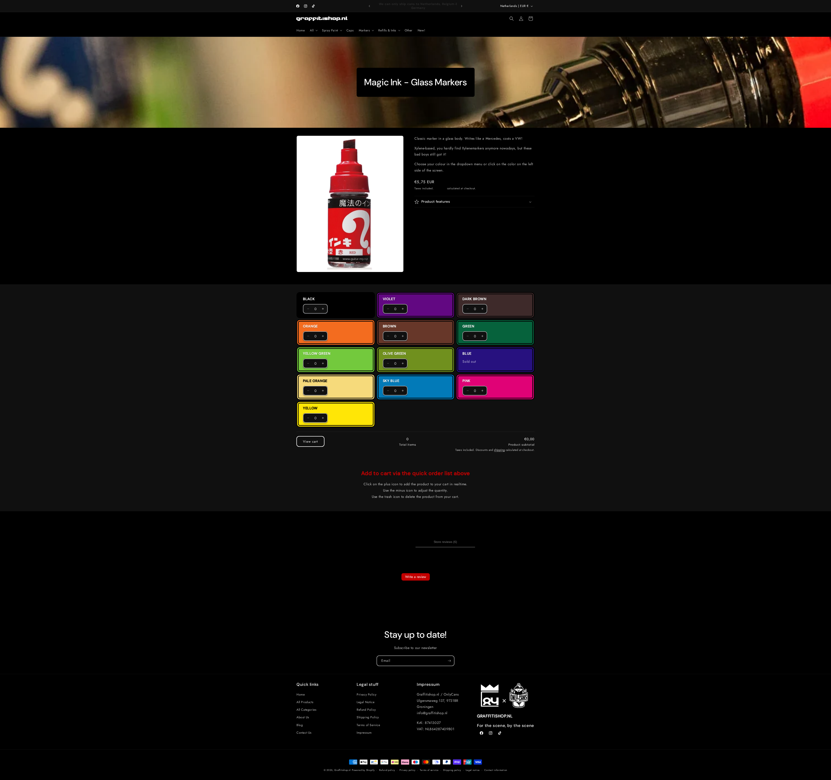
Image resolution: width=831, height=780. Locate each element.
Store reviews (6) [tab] (445, 542)
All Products (304, 702)
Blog (299, 725)
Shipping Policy (368, 717)
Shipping (440, 188)
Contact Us (304, 732)
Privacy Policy (366, 694)
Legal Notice (365, 702)
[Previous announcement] (369, 6)
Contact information (495, 770)
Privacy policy (407, 770)
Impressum (364, 732)
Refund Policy (366, 709)
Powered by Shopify (363, 770)
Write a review (415, 576)
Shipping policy (452, 770)
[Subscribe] (449, 660)
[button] (313, 30)
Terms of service (429, 770)
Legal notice (473, 770)
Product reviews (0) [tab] (385, 542)
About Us (302, 717)
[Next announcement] (461, 6)
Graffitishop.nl (342, 770)
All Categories (306, 709)
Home (300, 694)
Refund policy (387, 770)
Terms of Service (368, 725)
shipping (499, 450)
